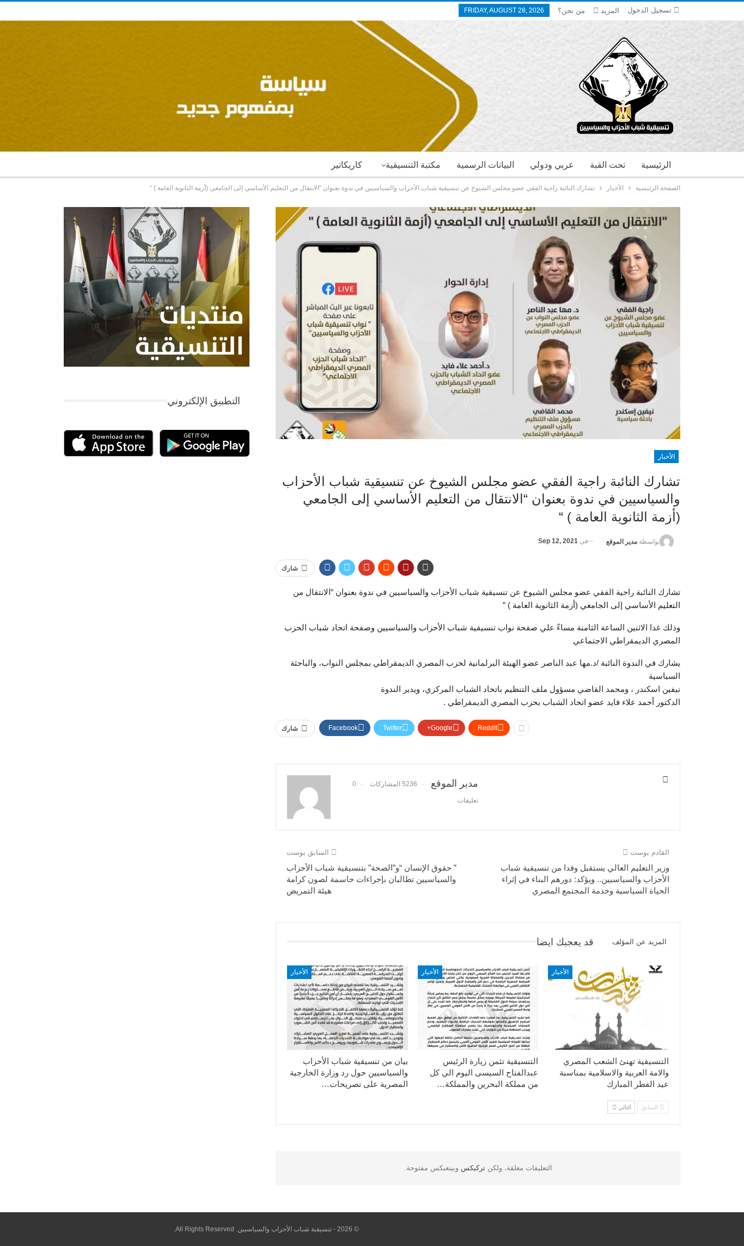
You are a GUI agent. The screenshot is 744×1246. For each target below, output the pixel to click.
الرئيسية (656, 164)
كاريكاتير (346, 164)
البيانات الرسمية (485, 164)
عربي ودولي (552, 164)
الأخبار (666, 456)
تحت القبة (607, 164)
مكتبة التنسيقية (413, 164)
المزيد (609, 11)
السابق (650, 1107)
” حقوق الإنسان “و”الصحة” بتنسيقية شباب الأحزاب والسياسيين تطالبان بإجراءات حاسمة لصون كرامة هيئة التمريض (371, 879)
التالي (624, 1107)
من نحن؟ (571, 11)
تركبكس (472, 1168)
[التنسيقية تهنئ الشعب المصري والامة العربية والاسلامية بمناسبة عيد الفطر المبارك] (608, 1007)
